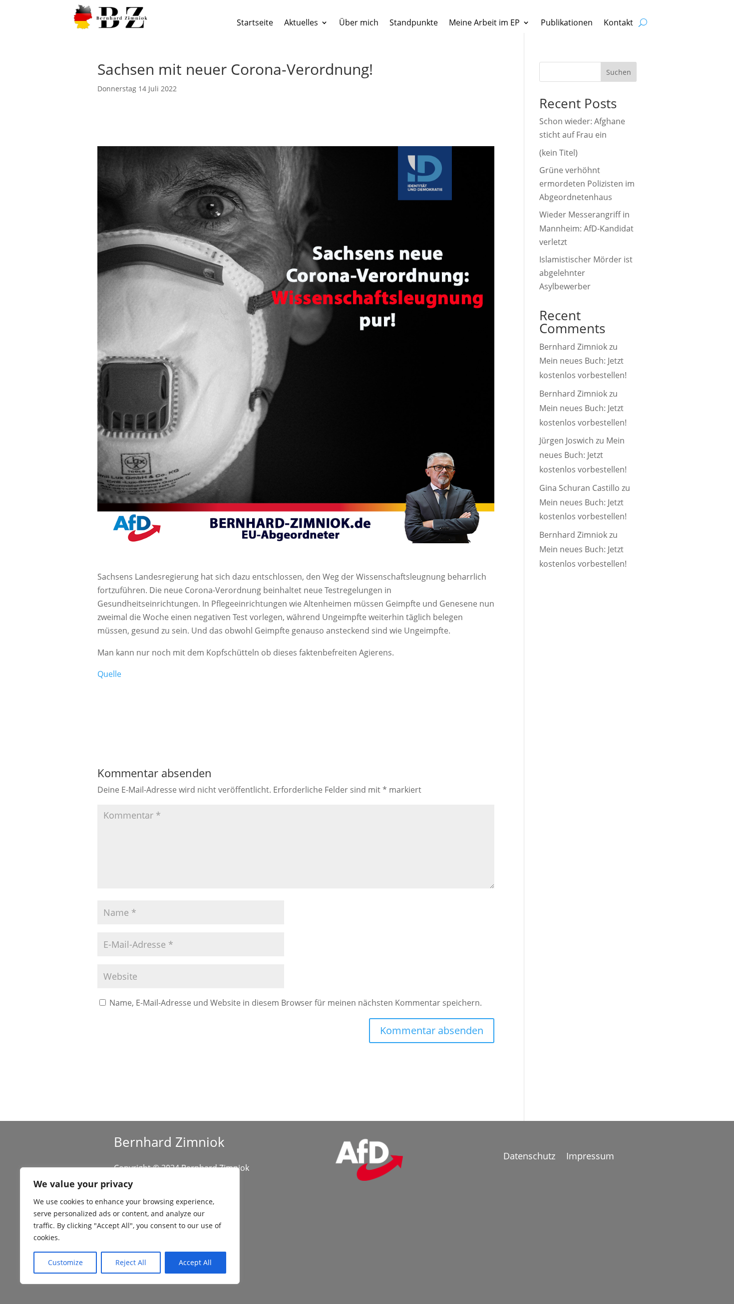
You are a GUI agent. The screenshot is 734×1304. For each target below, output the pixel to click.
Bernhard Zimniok (573, 346)
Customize (65, 1262)
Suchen (618, 72)
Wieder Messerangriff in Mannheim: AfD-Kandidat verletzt (586, 228)
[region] (130, 1225)
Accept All (195, 1262)
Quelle (109, 673)
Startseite (255, 23)
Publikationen (567, 23)
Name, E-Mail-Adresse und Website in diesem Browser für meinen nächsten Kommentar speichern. (295, 1002)
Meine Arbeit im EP (484, 23)
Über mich (358, 23)
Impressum (590, 1157)
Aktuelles (301, 23)
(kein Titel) (558, 152)
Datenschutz (529, 1157)
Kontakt (618, 23)
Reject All (130, 1262)
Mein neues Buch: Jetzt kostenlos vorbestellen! (583, 455)
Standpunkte (413, 23)
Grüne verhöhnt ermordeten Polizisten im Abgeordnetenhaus (587, 184)
